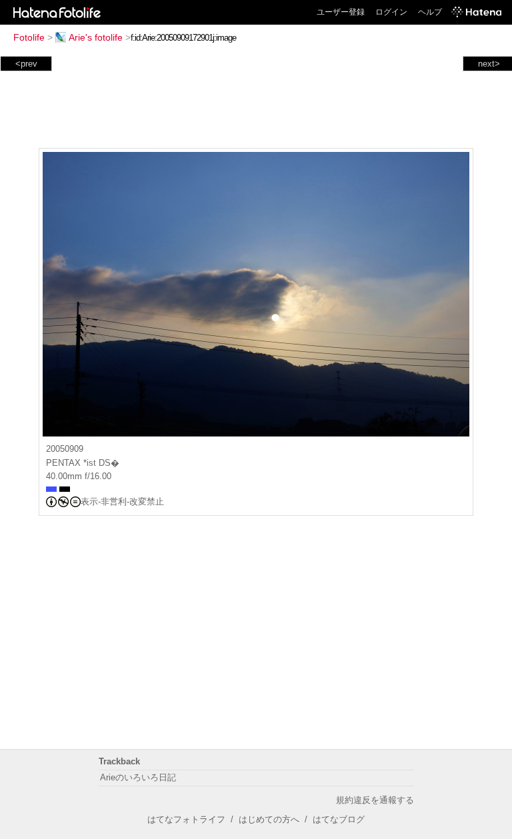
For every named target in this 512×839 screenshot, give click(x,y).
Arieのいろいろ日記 (138, 777)
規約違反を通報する (375, 800)
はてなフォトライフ (186, 819)
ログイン (391, 12)
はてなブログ (339, 819)
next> (489, 64)
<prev (26, 64)
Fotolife (29, 37)
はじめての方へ (269, 819)
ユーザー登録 (341, 12)
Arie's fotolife (96, 37)
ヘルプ (430, 12)
